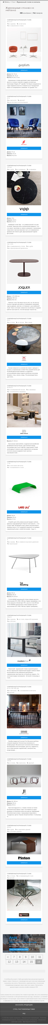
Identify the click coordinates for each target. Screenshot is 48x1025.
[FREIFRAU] (24, 142)
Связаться (24, 70)
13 (16, 961)
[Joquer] (24, 287)
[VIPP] (24, 209)
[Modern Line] (24, 660)
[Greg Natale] (24, 431)
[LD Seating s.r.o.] (24, 583)
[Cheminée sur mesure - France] (24, 732)
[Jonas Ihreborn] (24, 791)
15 (31, 961)
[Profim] (24, 65)
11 (39, 956)
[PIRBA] (24, 914)
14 (24, 961)
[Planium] (24, 358)
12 (9, 961)
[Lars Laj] (24, 506)
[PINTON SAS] (24, 857)
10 (32, 956)
